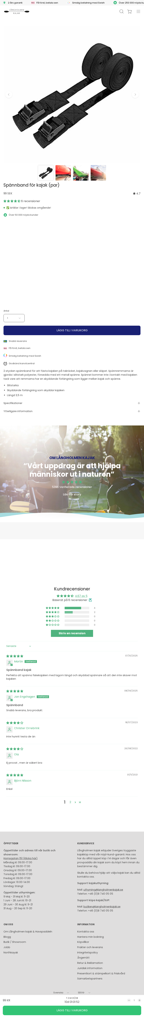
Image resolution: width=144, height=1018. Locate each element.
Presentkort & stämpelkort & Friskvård (101, 973)
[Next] (135, 94)
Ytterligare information (18, 411)
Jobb (7, 947)
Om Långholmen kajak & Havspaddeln (28, 931)
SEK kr (81, 992)
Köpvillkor (83, 942)
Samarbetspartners (89, 978)
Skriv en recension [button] (72, 633)
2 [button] (70, 802)
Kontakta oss (85, 931)
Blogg (7, 937)
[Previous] (8, 94)
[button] (12, 201)
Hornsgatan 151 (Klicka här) (21, 858)
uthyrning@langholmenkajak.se (103, 889)
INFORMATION (85, 924)
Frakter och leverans (90, 947)
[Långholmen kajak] (17, 11)
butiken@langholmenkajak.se (101, 906)
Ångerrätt (83, 957)
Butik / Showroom (15, 942)
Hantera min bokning (90, 937)
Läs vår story (72, 494)
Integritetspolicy (87, 952)
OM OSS (8, 924)
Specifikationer (13, 403)
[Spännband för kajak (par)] (46, 173)
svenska (58, 992)
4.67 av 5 (81, 596)
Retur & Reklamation (90, 963)
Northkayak (11, 952)
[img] (136, 193)
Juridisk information (89, 968)
